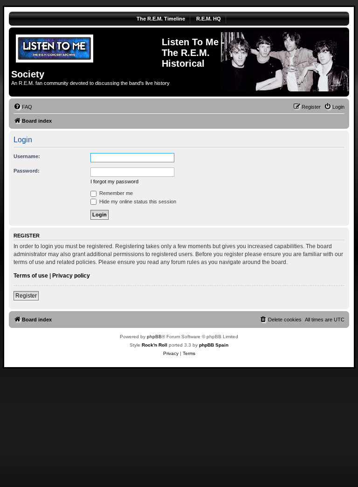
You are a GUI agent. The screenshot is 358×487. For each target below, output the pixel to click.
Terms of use (31, 275)
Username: (27, 156)
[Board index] (86, 47)
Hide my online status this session (137, 201)
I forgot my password (114, 181)
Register (26, 295)
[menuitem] (23, 106)
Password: (27, 171)
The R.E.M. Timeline (161, 18)
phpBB (154, 336)
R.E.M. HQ (208, 18)
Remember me (115, 193)
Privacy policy (71, 275)
